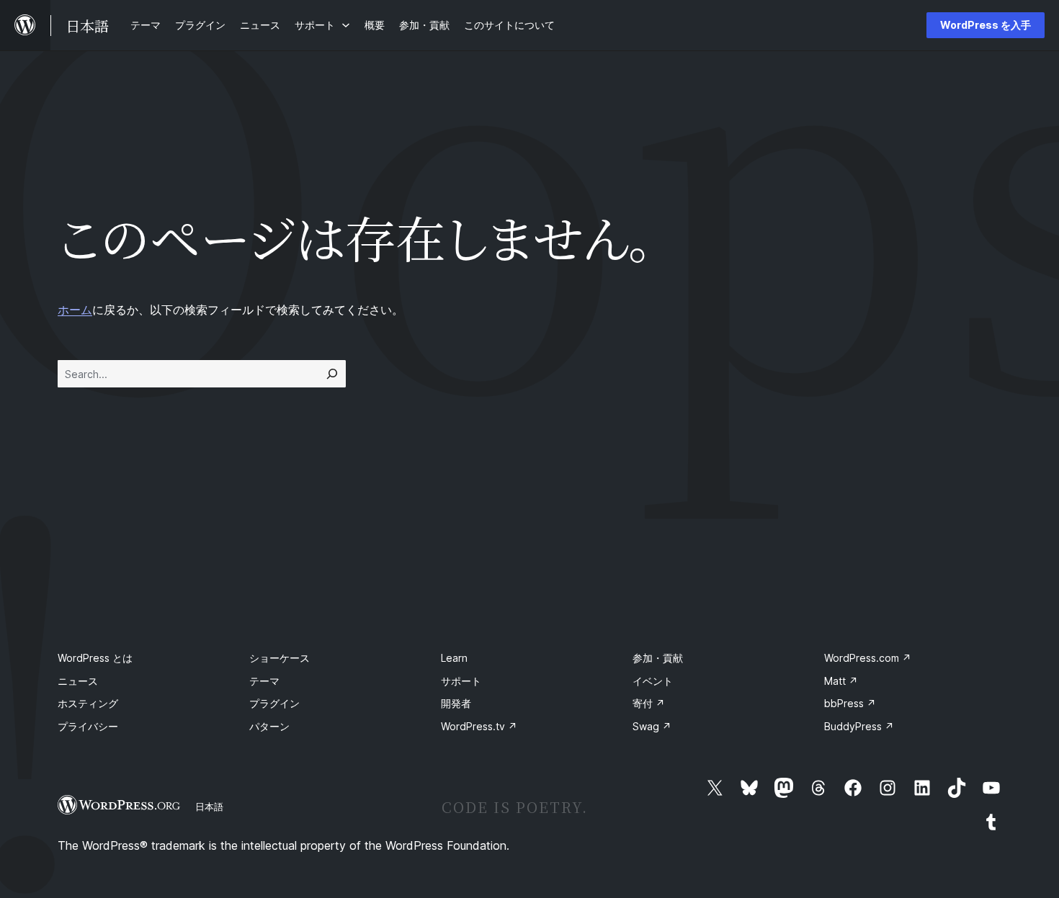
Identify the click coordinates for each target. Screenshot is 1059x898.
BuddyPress (859, 726)
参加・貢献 (658, 658)
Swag (652, 726)
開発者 (456, 703)
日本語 (209, 806)
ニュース (78, 681)
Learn (454, 658)
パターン (269, 726)
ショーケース (279, 658)
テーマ (264, 681)
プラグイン (274, 703)
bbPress (850, 703)
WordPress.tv (479, 726)
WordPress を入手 (985, 25)
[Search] (332, 374)
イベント (653, 681)
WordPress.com (867, 658)
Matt (841, 681)
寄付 (649, 703)
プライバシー (88, 726)
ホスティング (88, 703)
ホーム (75, 309)
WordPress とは (95, 658)
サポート (461, 681)
